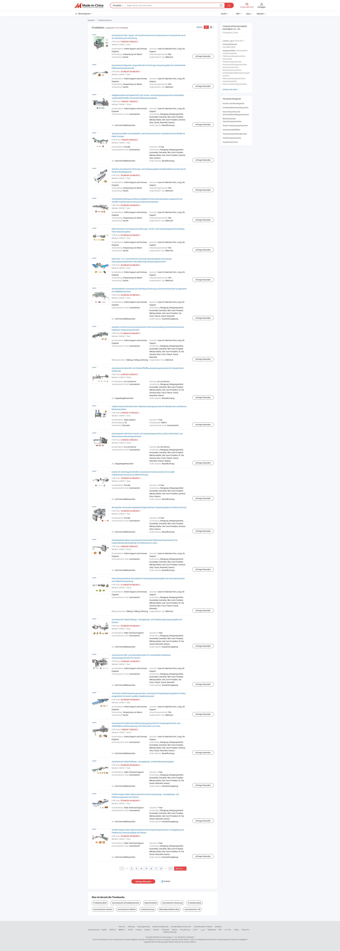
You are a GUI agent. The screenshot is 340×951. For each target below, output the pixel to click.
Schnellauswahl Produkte (203, 926)
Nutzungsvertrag (144, 926)
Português (165, 930)
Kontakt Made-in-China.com (181, 926)
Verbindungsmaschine (232, 138)
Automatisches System (102, 909)
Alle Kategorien (84, 13)
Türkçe (236, 930)
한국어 (195, 930)
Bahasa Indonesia (170, 932)
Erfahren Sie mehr (231, 89)
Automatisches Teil (192, 909)
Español (147, 930)
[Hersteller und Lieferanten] (88, 5)
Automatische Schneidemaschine (125, 903)
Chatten (167, 881)
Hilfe (238, 13)
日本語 (130, 930)
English (104, 930)
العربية (203, 930)
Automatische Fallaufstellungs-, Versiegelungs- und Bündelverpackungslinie (143, 761)
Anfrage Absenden (203, 56)
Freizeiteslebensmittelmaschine (235, 107)
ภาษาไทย (227, 930)
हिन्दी (220, 930)
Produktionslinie (100, 903)
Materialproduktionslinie (169, 909)
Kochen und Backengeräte (233, 103)
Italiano (174, 930)
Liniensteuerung (147, 909)
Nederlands (212, 930)
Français (138, 930)
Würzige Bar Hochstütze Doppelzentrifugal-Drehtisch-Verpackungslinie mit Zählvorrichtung (149, 507)
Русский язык (185, 930)
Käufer (224, 13)
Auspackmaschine (230, 142)
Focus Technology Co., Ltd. (167, 937)
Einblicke (218, 926)
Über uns (122, 926)
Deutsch (156, 930)
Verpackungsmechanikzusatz (235, 133)
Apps (248, 13)
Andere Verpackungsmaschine (235, 125)
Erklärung (131, 926)
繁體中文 (122, 930)
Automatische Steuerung (172, 903)
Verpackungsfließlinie (231, 129)
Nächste (180, 868)
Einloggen (262, 7)
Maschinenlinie (150, 903)
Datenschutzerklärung (160, 926)
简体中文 (113, 930)
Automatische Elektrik (126, 909)
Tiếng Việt (245, 930)
